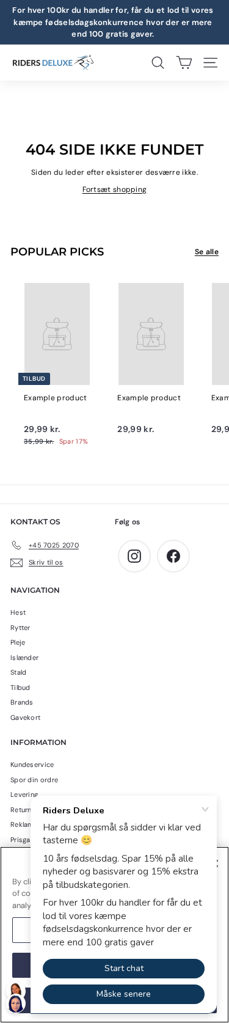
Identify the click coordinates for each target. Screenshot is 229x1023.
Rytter (20, 627)
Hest (18, 612)
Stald (18, 672)
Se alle (207, 252)
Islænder (24, 657)
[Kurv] (184, 63)
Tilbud (20, 687)
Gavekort (25, 717)
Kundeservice (32, 764)
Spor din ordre (34, 780)
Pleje (18, 642)
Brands (22, 702)
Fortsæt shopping (114, 189)
